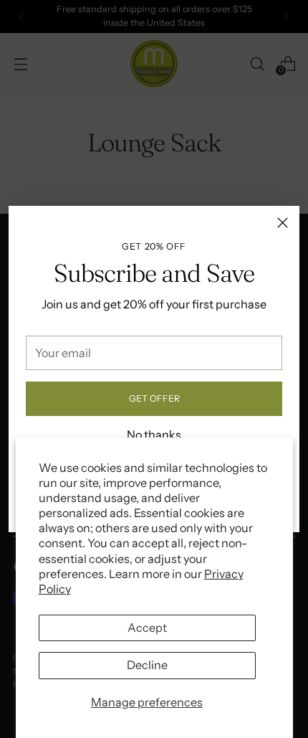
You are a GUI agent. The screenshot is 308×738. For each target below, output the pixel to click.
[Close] (282, 223)
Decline (147, 665)
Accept (147, 627)
